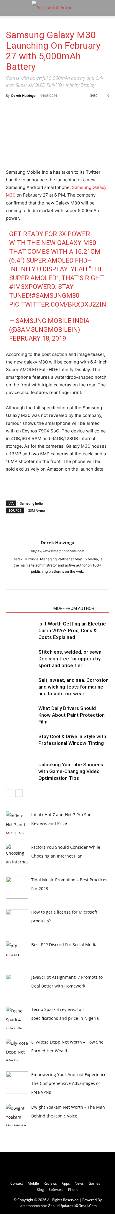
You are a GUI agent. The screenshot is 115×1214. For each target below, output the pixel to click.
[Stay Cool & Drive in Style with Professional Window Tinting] (20, 743)
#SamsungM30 (55, 295)
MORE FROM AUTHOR (73, 608)
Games (94, 1183)
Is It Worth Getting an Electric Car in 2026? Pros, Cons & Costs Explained (72, 630)
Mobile (33, 1183)
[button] (10, 8)
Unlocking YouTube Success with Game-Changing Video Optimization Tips (70, 771)
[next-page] (19, 793)
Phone (73, 1189)
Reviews (50, 1183)
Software (56, 1189)
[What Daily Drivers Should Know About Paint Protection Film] (20, 715)
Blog (40, 1189)
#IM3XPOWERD (32, 286)
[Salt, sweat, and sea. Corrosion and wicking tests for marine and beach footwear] (20, 687)
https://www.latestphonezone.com (57, 551)
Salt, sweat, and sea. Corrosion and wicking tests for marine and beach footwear (73, 686)
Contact (16, 1183)
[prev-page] (9, 793)
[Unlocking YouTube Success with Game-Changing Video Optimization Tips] (20, 771)
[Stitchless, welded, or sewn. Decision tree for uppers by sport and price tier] (20, 659)
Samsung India (31, 503)
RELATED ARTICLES (27, 608)
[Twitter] (58, 581)
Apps (66, 1183)
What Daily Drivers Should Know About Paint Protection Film (71, 715)
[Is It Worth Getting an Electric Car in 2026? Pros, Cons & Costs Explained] (20, 630)
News (79, 1183)
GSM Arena (36, 510)
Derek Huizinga (23, 95)
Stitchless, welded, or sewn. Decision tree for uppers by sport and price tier (70, 658)
